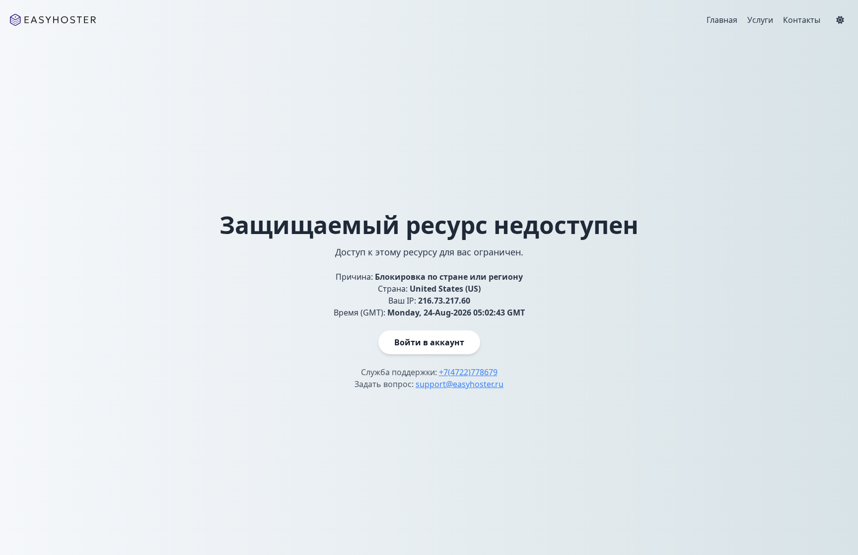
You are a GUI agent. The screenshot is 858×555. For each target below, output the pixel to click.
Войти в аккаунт (429, 342)
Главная (722, 19)
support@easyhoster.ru (459, 384)
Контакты (801, 19)
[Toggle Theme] (840, 20)
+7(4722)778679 (468, 372)
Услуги (760, 19)
